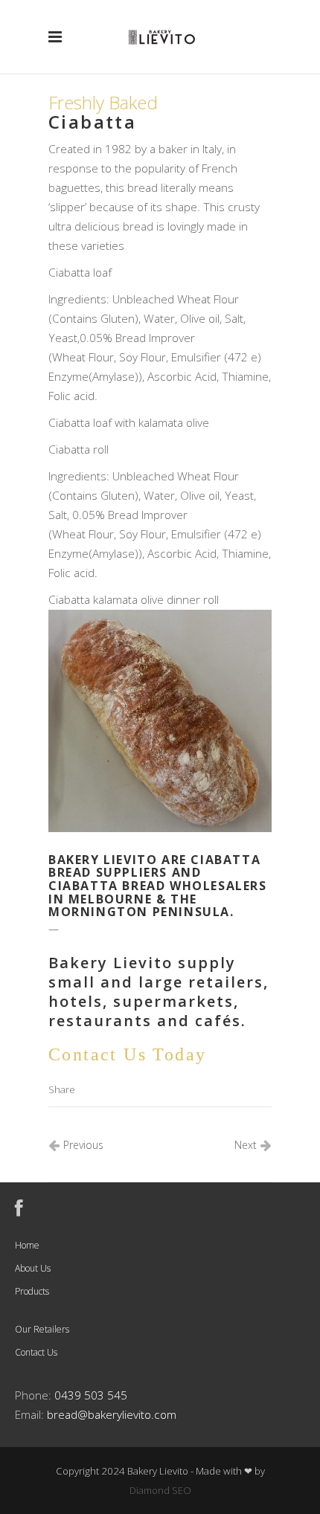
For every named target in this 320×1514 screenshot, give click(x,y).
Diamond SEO (160, 1490)
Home (27, 1245)
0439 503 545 (90, 1395)
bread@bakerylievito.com (111, 1415)
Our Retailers (42, 1329)
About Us (33, 1268)
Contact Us (36, 1352)
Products (32, 1291)
